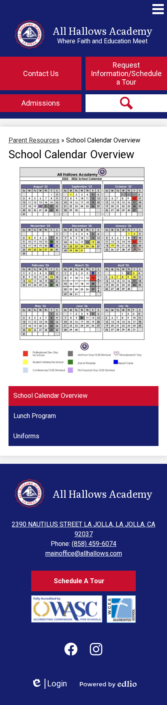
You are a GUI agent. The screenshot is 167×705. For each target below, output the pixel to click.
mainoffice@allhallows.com (83, 553)
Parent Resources (34, 140)
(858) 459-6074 (94, 544)
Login (49, 684)
